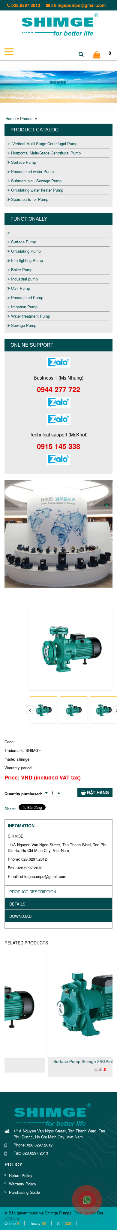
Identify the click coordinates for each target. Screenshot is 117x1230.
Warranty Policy (22, 1184)
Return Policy (20, 1175)
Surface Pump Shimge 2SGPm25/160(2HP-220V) (58, 1061)
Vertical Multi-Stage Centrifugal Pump (44, 143)
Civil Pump (20, 288)
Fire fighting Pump (27, 260)
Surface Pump (23, 162)
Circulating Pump (26, 251)
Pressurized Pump (27, 297)
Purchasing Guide (24, 1192)
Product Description (32, 891)
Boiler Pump (21, 269)
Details (17, 904)
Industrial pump (24, 279)
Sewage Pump (23, 325)
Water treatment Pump (30, 316)
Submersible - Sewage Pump (36, 180)
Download (20, 916)
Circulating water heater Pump (37, 190)
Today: (38, 1223)
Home (10, 118)
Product (27, 118)
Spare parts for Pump (29, 199)
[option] (58, 534)
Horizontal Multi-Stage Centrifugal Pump (46, 153)
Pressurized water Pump (32, 171)
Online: (11, 1223)
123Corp (11, 1218)
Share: (10, 809)
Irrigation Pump (24, 307)
